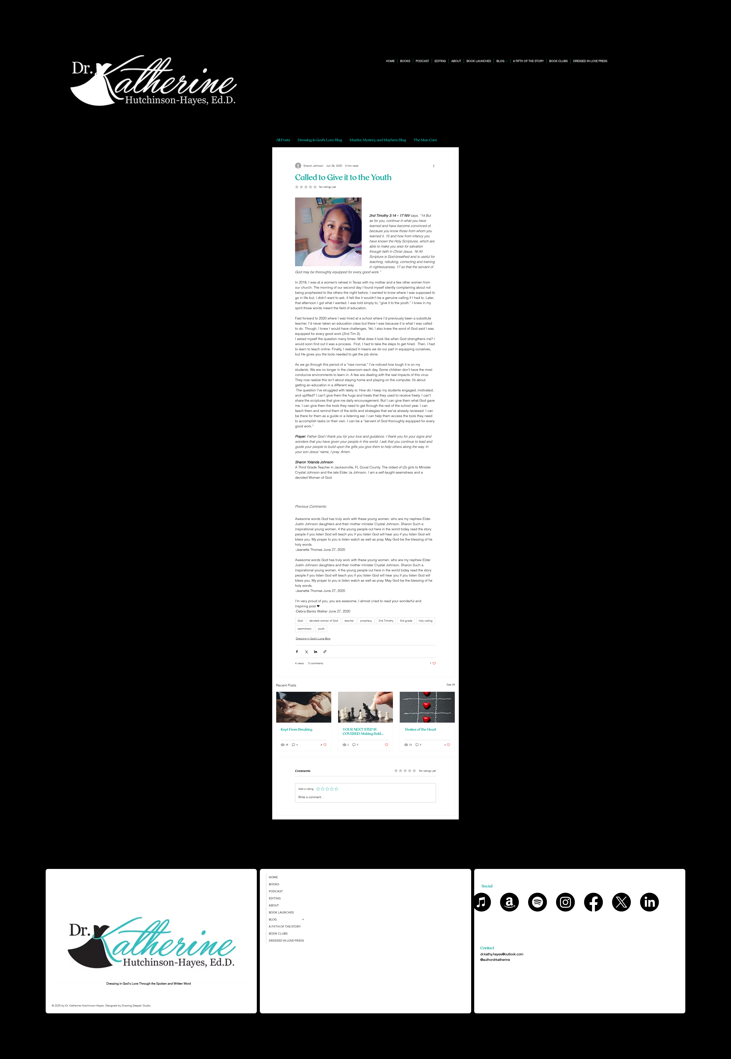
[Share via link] (325, 651)
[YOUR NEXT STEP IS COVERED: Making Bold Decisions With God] (365, 707)
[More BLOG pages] (507, 61)
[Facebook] (593, 902)
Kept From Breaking (296, 729)
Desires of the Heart (420, 729)
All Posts (283, 140)
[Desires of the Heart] (427, 707)
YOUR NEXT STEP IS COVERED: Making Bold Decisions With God (362, 731)
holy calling (426, 620)
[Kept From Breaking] (303, 707)
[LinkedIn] (649, 902)
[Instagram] (565, 902)
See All (451, 684)
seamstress (304, 628)
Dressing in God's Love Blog (320, 140)
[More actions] (433, 165)
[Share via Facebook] (297, 651)
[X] (621, 902)
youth (321, 628)
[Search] (658, 64)
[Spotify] (537, 902)
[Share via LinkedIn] (315, 651)
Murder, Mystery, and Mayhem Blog (378, 140)
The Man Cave (425, 140)
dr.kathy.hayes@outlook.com (501, 954)
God (300, 620)
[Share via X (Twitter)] (306, 651)
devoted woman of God (323, 620)
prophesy (366, 620)
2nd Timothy (385, 620)
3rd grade (406, 620)
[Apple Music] (481, 902)
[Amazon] (509, 902)
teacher (349, 620)
